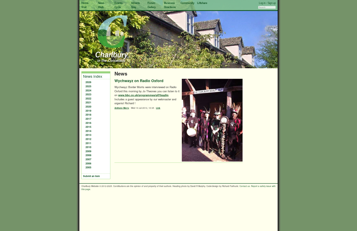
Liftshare (202, 3)
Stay (133, 7)
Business (169, 3)
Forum (151, 3)
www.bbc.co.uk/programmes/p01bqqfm (143, 95)
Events (118, 3)
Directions (170, 7)
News (101, 3)
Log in (262, 3)
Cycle (117, 7)
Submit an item (91, 176)
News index (92, 76)
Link (158, 108)
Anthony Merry (121, 108)
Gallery (152, 7)
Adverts (135, 3)
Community (187, 3)
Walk (101, 7)
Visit (84, 7)
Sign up (272, 3)
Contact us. (244, 186)
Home (84, 3)
